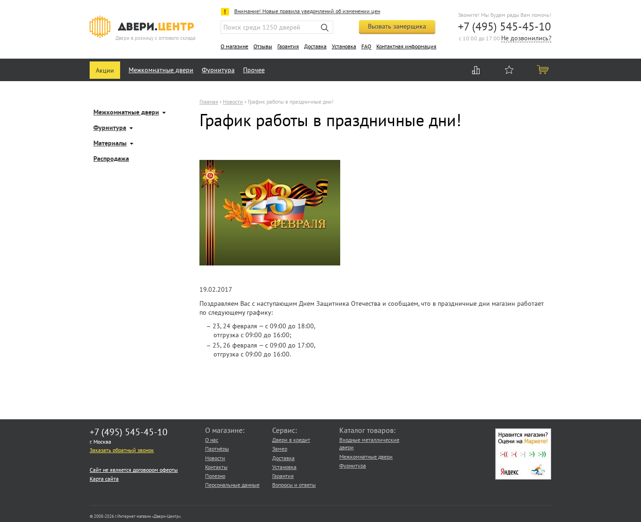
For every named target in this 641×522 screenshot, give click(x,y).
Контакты (216, 466)
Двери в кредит (291, 439)
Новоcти (233, 101)
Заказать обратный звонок (122, 450)
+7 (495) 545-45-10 (504, 26)
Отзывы (262, 46)
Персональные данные (232, 484)
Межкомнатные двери (161, 70)
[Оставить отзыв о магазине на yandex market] (523, 477)
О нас (211, 439)
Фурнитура (218, 70)
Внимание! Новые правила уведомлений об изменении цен (307, 11)
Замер (279, 448)
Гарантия (288, 46)
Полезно (215, 475)
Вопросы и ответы (294, 484)
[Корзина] (543, 69)
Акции (105, 70)
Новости (215, 457)
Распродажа (111, 159)
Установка (344, 46)
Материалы (110, 144)
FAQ (366, 46)
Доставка (315, 46)
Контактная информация (406, 46)
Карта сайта (104, 478)
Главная (208, 101)
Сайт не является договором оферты (134, 469)
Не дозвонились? (526, 38)
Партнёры (217, 448)
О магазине (234, 46)
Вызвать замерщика (397, 26)
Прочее (254, 70)
